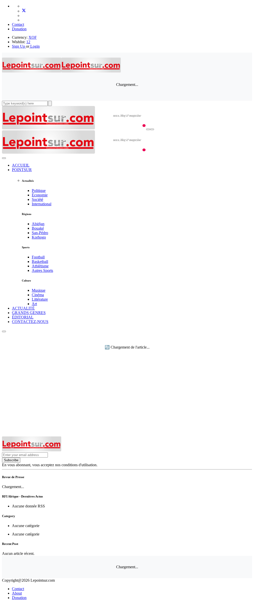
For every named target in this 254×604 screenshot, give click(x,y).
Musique (38, 290)
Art (34, 304)
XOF (33, 37)
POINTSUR (22, 170)
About (17, 593)
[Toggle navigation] (152, 129)
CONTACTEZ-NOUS (30, 322)
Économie (40, 195)
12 (28, 42)
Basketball (40, 261)
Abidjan (38, 224)
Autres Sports (42, 270)
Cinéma (38, 295)
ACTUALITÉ (23, 308)
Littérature (40, 299)
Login (34, 46)
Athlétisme (40, 266)
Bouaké (38, 228)
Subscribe (11, 460)
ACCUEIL (21, 165)
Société (37, 199)
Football (38, 257)
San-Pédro (40, 233)
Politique (39, 190)
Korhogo (39, 237)
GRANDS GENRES (29, 313)
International (41, 204)
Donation (19, 29)
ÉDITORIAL (22, 317)
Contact (18, 24)
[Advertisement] (127, 399)
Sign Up (18, 46)
